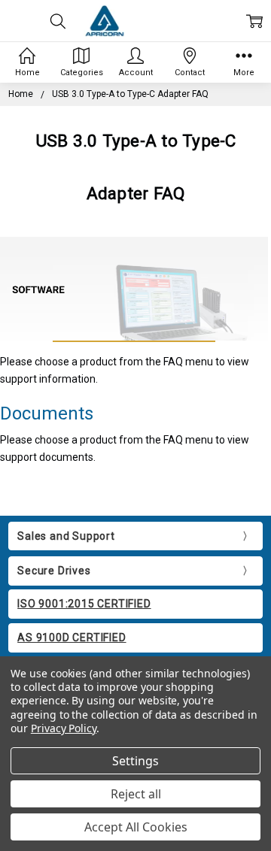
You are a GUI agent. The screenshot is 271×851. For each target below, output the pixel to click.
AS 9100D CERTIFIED (71, 637)
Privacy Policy (63, 728)
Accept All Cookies (135, 827)
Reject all (136, 794)
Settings (135, 761)
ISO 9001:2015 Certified (84, 604)
